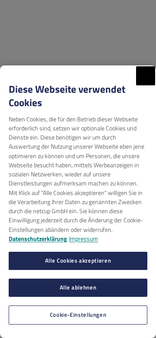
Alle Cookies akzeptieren (78, 260)
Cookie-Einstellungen (78, 314)
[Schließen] (145, 75)
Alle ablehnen (78, 287)
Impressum (83, 238)
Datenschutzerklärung (38, 238)
